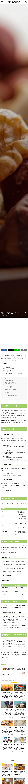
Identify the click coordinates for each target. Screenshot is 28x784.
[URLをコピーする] (24, 350)
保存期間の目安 (7, 392)
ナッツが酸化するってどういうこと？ (10, 380)
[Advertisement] (14, 332)
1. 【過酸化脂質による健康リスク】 (10, 383)
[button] (4, 350)
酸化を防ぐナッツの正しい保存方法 (10, 389)
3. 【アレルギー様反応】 (9, 386)
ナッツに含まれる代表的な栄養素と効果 (11, 395)
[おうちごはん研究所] (14, 2)
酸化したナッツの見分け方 (8, 387)
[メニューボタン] (2, 2)
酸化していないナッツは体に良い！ (10, 393)
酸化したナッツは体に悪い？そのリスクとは (11, 382)
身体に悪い (4, 664)
